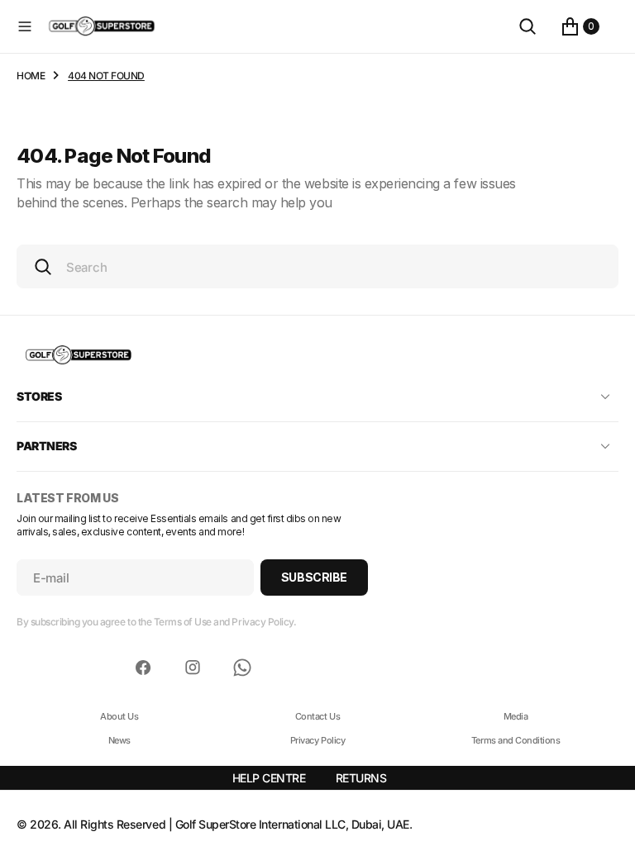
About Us (119, 716)
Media (516, 716)
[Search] (527, 26)
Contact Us (317, 716)
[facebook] (143, 667)
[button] (25, 26)
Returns (361, 778)
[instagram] (192, 667)
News (119, 740)
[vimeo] (242, 667)
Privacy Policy (317, 740)
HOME (31, 75)
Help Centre (269, 778)
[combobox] (317, 266)
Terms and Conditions (515, 740)
